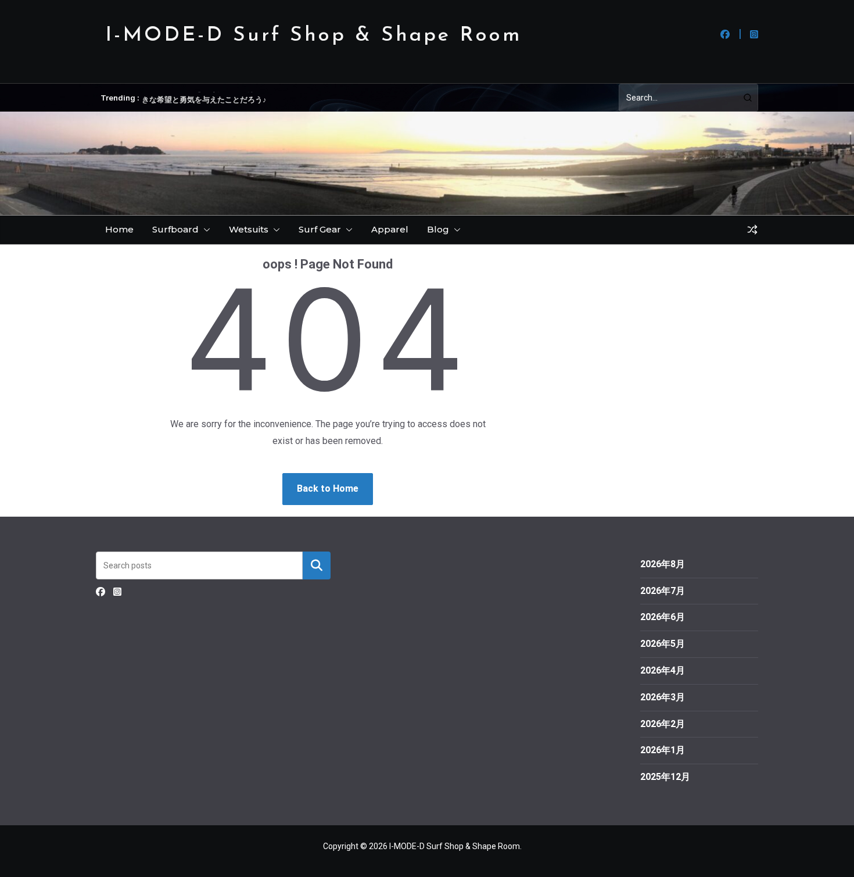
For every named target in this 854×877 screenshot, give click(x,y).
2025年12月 (665, 776)
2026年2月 (662, 723)
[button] (204, 230)
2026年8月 (662, 564)
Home (119, 229)
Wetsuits (248, 229)
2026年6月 (662, 616)
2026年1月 (662, 750)
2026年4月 (662, 670)
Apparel (389, 229)
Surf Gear (320, 229)
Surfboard (175, 229)
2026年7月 (662, 590)
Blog (438, 229)
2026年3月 (662, 697)
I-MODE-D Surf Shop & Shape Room (313, 36)
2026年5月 (662, 643)
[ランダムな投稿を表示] (752, 229)
